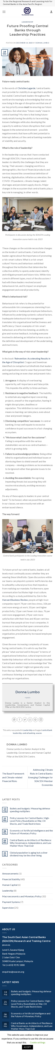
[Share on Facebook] (19, 719)
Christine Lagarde (26, 88)
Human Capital (9, 884)
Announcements (10, 873)
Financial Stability (11, 879)
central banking (28, 733)
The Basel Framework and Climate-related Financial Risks (13, 777)
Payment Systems (11, 901)
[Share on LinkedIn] (40, 719)
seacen (39, 733)
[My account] (51, 11)
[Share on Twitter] (24, 719)
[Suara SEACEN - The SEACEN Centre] (27, 11)
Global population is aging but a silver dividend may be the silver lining (29, 854)
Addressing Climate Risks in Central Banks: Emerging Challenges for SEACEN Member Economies (40, 777)
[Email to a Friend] (30, 719)
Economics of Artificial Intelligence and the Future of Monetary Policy (31, 832)
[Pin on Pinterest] (35, 719)
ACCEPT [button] (27, 1047)
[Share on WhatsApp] (14, 719)
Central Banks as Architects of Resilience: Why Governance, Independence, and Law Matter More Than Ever (30, 843)
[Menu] (4, 11)
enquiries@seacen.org (13, 971)
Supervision (8, 907)
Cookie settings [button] (37, 1042)
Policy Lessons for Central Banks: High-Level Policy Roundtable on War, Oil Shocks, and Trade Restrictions (30, 821)
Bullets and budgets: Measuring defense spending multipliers (30, 810)
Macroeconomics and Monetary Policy (21, 896)
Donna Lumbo (42, 43)
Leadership (27, 22)
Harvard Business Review (15, 599)
